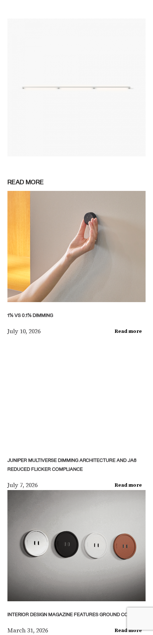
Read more (128, 331)
